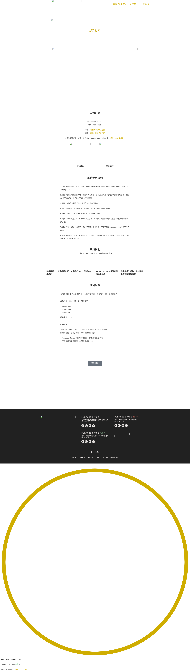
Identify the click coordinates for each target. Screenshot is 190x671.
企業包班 (83, 457)
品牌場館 (133, 4)
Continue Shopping (7, 669)
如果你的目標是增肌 (97, 130)
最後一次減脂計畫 (117, 138)
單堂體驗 (80, 166)
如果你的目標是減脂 (97, 133)
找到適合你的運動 (119, 4)
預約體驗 (95, 363)
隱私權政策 (114, 457)
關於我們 (75, 457)
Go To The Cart (21, 669)
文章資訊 (98, 457)
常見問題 (110, 166)
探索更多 (146, 4)
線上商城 (106, 457)
